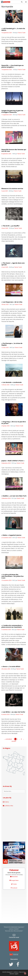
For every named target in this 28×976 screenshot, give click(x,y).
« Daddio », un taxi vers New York (13, 496)
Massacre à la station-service (12, 188)
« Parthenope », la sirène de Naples (11, 344)
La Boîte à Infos (8, 805)
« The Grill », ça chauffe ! (10, 226)
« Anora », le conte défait (10, 666)
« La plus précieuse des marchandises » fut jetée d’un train (12, 576)
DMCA (11, 954)
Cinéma (6, 802)
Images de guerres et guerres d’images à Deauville (12, 111)
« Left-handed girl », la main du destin (13, 29)
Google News (15, 880)
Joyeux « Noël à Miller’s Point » (12, 461)
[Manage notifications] (25, 973)
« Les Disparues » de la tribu (11, 302)
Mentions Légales (14, 973)
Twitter (14, 884)
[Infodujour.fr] (6, 2)
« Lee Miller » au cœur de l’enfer (13, 712)
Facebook (14, 888)
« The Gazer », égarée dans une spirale (13, 264)
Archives (16, 972)
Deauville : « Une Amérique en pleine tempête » (12, 66)
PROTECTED (15, 954)
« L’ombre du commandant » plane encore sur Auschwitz (12, 626)
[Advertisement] (14, 824)
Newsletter (14, 876)
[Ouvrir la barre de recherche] (22, 2)
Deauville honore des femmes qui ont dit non (13, 150)
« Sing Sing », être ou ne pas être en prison (13, 422)
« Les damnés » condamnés (11, 382)
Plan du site (22, 972)
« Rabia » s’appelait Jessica (11, 535)
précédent (8, 739)
